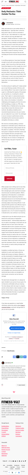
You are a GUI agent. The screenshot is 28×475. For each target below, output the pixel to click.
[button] (3, 2)
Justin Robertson (10, 22)
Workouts (18, 426)
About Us (4, 445)
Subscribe (9, 178)
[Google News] (15, 461)
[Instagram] (17, 461)
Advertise (4, 455)
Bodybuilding (5, 426)
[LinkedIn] (23, 461)
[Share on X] (12, 472)
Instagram (19, 336)
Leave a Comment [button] (22, 384)
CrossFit (4, 432)
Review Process (6, 449)
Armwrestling (5, 434)
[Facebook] (9, 461)
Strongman (5, 430)
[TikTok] (21, 461)
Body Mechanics (6, 8)
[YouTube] (13, 461)
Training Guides (20, 428)
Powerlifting (5, 428)
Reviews (18, 434)
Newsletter (5, 453)
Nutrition (18, 432)
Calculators (19, 436)
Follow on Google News (14, 332)
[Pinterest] (19, 461)
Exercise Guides (20, 430)
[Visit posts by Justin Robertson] (3, 362)
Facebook (14, 336)
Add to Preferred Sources (17, 328)
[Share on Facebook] (9, 472)
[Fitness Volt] (14, 2)
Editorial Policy (6, 447)
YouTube (17, 338)
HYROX (4, 436)
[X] (11, 461)
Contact (4, 451)
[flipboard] (25, 461)
